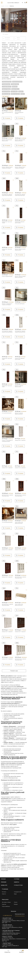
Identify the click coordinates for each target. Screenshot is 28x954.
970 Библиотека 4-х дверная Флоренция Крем (20, 659)
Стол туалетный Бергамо (6, 413)
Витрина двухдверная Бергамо (19, 113)
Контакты (4, 891)
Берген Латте (15, 89)
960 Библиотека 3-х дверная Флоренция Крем (20, 577)
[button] (2, 2)
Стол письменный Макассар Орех (7, 113)
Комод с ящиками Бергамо (7, 276)
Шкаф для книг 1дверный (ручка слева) (19, 359)
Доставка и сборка (6, 902)
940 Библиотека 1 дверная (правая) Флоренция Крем (20, 332)
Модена (21, 91)
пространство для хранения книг (10, 54)
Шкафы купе (4, 885)
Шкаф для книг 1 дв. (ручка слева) (7, 359)
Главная (2, 6)
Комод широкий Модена (19, 303)
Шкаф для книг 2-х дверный (20, 440)
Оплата (15, 902)
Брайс (22, 93)
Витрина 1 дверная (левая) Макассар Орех (7, 140)
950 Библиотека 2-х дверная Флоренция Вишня (20, 495)
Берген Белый (6, 91)
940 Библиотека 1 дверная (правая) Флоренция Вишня (7, 332)
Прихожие (3, 882)
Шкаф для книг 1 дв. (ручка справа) (7, 222)
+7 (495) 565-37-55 (7, 915)
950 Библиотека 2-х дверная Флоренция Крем (7, 495)
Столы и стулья (18, 885)
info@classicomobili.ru (20, 915)
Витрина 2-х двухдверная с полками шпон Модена (7, 304)
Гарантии (4, 904)
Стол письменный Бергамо (7, 522)
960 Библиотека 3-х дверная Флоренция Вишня (7, 605)
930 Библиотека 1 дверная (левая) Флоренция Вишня (7, 195)
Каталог (7, 6)
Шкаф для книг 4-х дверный (7, 631)
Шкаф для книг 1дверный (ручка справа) (19, 222)
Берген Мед (14, 91)
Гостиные (16, 879)
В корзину (7, 118)
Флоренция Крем (7, 81)
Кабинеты (16, 882)
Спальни (3, 879)
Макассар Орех (15, 93)
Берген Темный (6, 89)
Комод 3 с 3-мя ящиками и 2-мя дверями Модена (7, 441)
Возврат (16, 904)
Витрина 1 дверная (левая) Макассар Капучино (20, 140)
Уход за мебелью (6, 906)
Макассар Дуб (6, 93)
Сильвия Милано (7, 86)
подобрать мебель (6, 60)
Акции (15, 893)
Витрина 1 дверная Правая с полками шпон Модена (7, 168)
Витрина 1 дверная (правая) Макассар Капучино (20, 277)
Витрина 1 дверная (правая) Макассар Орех (20, 250)
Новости (4, 893)
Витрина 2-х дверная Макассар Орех (19, 386)
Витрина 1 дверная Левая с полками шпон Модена (20, 168)
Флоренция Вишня (17, 81)
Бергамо (15, 86)
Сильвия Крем (6, 84)
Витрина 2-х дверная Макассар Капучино (19, 414)
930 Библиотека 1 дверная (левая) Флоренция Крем (20, 195)
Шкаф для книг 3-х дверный (7, 549)
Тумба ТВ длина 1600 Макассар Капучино (19, 523)
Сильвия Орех (14, 84)
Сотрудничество (17, 891)
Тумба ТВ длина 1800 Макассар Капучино (19, 605)
